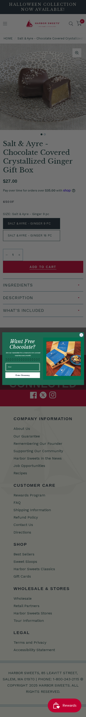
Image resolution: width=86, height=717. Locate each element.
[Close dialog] (81, 335)
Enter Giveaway (23, 375)
